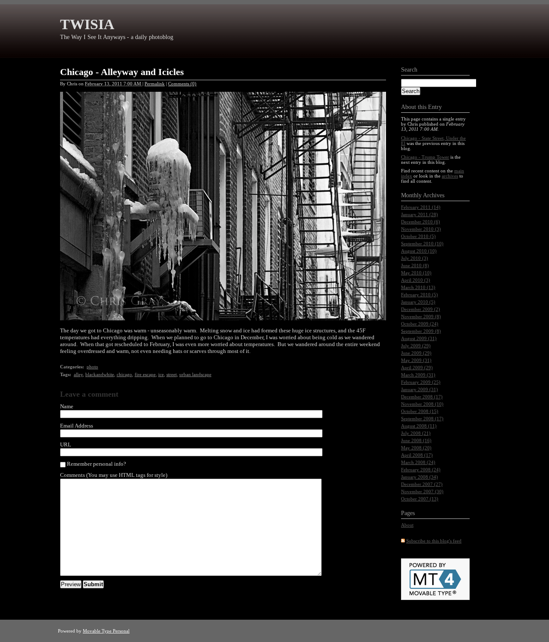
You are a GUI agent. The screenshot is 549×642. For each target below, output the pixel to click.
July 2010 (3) (414, 258)
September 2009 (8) (421, 331)
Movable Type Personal (106, 630)
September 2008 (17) (422, 418)
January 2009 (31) (419, 389)
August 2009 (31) (419, 338)
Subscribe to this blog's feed (434, 540)
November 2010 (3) (421, 229)
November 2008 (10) (422, 404)
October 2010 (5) (418, 236)
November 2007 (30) (422, 491)
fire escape (145, 374)
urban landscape (195, 374)
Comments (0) (182, 83)
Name (66, 406)
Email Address (76, 425)
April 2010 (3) (415, 280)
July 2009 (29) (416, 345)
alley (78, 374)
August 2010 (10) (419, 250)
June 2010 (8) (415, 265)
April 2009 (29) (417, 367)
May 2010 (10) (416, 272)
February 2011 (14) (420, 207)
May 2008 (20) (416, 447)
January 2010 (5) (418, 301)
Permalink (155, 83)
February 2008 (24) (420, 469)
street (171, 374)
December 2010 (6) (420, 221)
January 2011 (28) (419, 214)
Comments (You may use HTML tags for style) (113, 475)
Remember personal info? (96, 464)
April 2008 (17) (417, 455)
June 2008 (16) (416, 440)
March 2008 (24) (418, 462)
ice (161, 374)
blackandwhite (99, 374)
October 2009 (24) (419, 323)
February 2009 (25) (420, 382)
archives (450, 175)
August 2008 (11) (419, 425)
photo (92, 366)
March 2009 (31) (418, 374)
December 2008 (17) (422, 396)
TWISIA (87, 24)
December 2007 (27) (422, 484)
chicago (124, 374)
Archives (433, 195)
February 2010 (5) (419, 294)
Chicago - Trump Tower (425, 157)
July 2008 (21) (416, 433)
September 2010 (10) (422, 243)
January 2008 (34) (419, 476)
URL (65, 444)
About (407, 524)
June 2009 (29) (416, 353)
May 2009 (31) (416, 360)
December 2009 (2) (420, 309)
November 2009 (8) (421, 316)
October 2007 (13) (419, 498)
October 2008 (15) (419, 411)
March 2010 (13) (418, 287)
